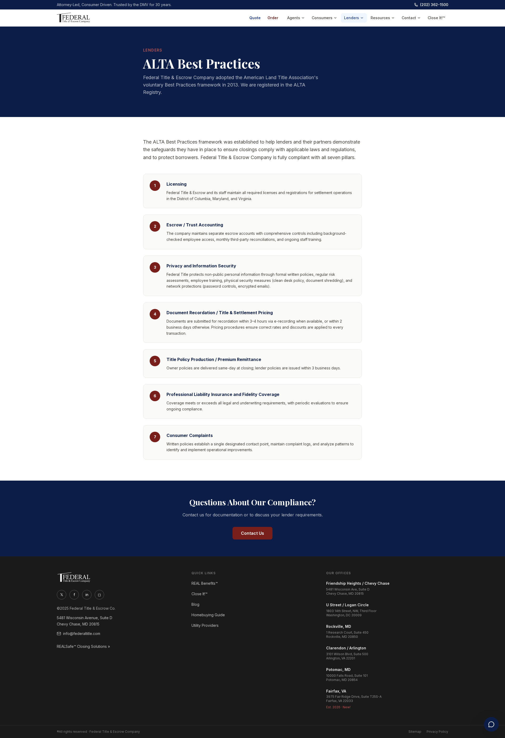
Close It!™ (436, 18)
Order (272, 18)
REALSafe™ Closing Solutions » (83, 646)
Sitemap (414, 732)
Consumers (322, 18)
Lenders (351, 18)
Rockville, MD (338, 626)
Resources (380, 18)
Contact (409, 18)
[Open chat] (491, 724)
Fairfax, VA (336, 691)
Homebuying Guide (208, 615)
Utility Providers (205, 625)
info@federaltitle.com (81, 633)
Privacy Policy (437, 732)
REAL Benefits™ (204, 583)
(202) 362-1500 (434, 4)
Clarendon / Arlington (346, 648)
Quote (255, 18)
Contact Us (252, 533)
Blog (195, 604)
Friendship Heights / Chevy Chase (358, 583)
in (86, 594)
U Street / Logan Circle (347, 605)
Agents (293, 18)
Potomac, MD (338, 669)
